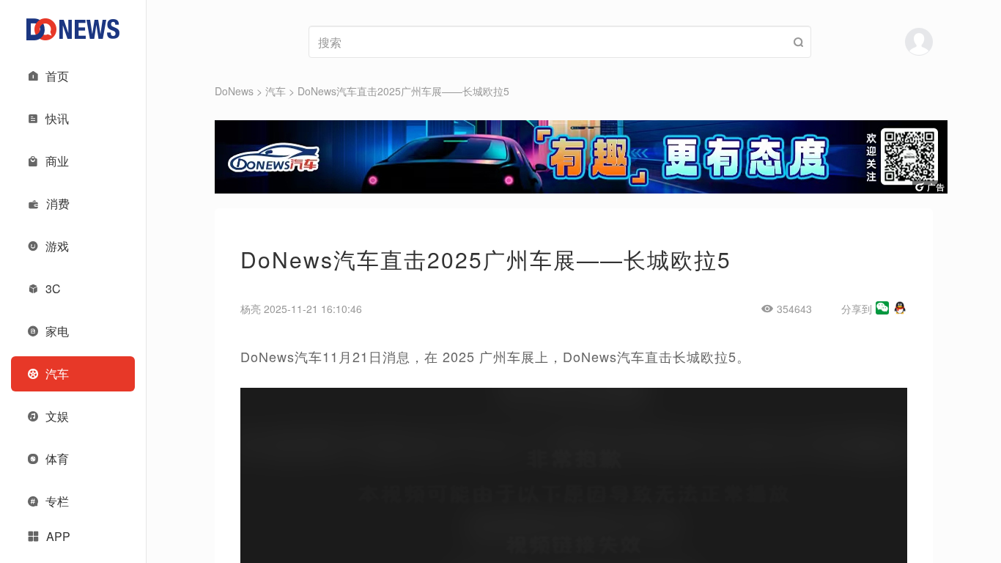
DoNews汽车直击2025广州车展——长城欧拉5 (403, 91)
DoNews (234, 91)
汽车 (275, 91)
